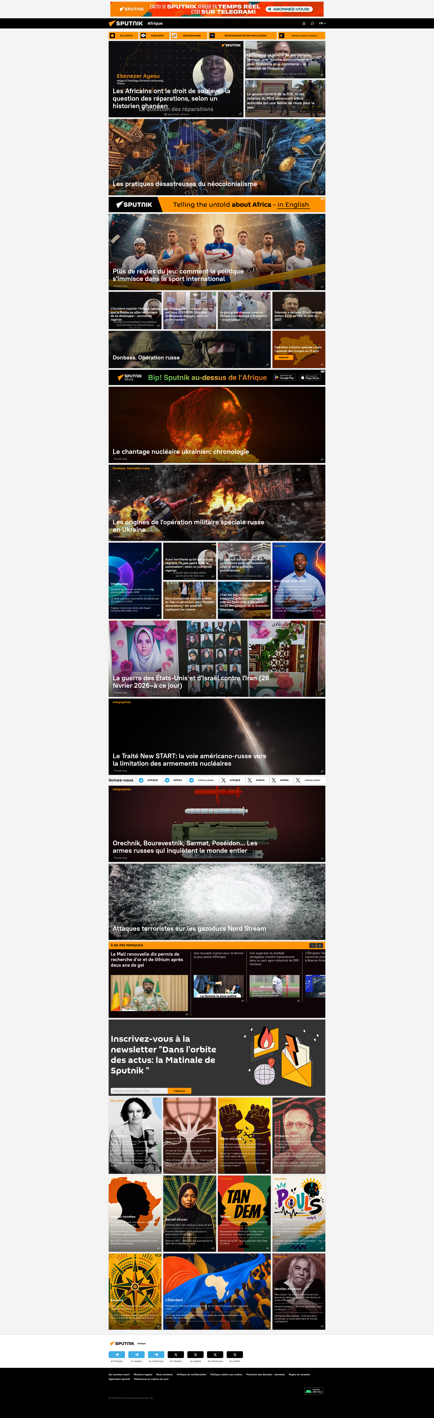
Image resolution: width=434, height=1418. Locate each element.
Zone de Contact (176, 1133)
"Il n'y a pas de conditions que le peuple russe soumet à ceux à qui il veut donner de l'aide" (298, 1231)
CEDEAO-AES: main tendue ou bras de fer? (188, 1224)
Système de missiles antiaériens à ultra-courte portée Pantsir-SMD (132, 591)
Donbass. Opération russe (190, 349)
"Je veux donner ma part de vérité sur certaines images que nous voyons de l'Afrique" (294, 1219)
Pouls (278, 1211)
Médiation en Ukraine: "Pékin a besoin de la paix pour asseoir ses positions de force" (298, 1164)
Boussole (135, 1291)
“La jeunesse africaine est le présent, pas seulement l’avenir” (242, 1164)
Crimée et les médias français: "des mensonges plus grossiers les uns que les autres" (133, 1162)
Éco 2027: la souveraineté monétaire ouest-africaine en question (134, 1242)
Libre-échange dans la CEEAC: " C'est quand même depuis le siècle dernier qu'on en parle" (189, 1162)
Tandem (225, 1217)
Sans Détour (119, 1136)
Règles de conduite (299, 1374)
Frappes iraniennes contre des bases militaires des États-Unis (130, 609)
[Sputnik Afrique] (127, 27)
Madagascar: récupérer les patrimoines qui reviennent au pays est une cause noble (206, 1307)
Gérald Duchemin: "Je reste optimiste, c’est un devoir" (298, 1308)
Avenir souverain (231, 1139)
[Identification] (304, 23)
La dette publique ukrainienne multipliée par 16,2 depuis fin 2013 (135, 600)
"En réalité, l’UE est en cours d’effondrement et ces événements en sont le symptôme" (298, 1155)
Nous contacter (164, 1374)
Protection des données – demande (265, 1374)
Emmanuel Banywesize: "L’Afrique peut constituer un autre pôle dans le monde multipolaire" (295, 1318)
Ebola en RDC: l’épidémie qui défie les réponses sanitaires (132, 1307)
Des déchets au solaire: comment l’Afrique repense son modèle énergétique (243, 1146)
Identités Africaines (287, 1289)
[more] (240, 114)
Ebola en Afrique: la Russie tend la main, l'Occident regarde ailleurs (133, 1233)
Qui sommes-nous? (119, 1374)
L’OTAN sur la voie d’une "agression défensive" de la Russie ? (130, 1143)
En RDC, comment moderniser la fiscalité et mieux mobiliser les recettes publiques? (134, 1317)
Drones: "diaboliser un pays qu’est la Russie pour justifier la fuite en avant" (135, 1152)
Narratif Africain (189, 1213)
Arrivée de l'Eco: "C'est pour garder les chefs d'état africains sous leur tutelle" (189, 1152)
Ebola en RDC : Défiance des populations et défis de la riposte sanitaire (189, 1242)
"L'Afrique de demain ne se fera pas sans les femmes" (244, 1223)
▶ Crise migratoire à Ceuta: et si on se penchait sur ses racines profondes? (295, 588)
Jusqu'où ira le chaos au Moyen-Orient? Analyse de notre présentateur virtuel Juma (297, 609)
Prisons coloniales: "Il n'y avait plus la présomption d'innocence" (185, 1233)
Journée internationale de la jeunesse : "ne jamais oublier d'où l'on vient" (297, 1242)
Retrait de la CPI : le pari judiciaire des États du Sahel (244, 1242)
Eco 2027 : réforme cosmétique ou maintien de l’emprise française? (134, 1223)
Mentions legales (143, 1374)
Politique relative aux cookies (226, 1374)
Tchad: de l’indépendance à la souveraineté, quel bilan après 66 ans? (243, 1155)
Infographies (119, 584)
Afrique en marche (287, 1136)
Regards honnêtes (123, 1217)
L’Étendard (217, 1291)
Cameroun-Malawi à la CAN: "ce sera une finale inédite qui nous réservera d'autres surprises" (187, 1141)
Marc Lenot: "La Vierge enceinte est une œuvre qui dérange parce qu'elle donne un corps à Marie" (297, 1297)
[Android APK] (313, 1391)
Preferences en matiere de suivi (151, 1379)
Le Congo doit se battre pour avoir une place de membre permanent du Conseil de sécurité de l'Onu (203, 1317)
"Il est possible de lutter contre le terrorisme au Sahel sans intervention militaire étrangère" (298, 1144)
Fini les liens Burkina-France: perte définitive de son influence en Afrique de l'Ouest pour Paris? (296, 598)
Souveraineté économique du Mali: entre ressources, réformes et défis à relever (242, 1233)
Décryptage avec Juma (290, 581)
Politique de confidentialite (191, 1374)
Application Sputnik (119, 1379)
